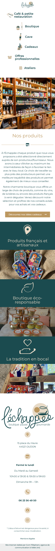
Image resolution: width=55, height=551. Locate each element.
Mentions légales (27, 538)
